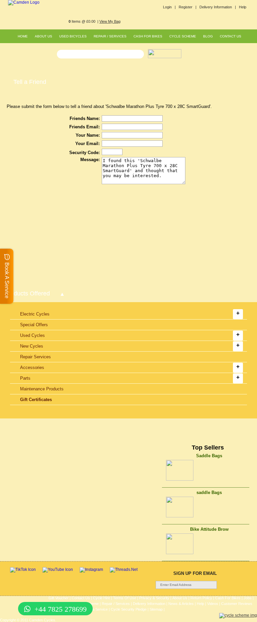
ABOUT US (43, 36)
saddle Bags (209, 492)
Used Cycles (32, 335)
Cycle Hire (101, 598)
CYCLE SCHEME (182, 36)
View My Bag (109, 21)
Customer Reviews (236, 604)
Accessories (32, 367)
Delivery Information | (217, 7)
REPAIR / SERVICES (110, 36)
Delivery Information (149, 604)
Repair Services (35, 356)
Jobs (248, 598)
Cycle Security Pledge (129, 609)
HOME (23, 36)
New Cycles (31, 346)
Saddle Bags (209, 455)
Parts (25, 378)
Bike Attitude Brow (209, 529)
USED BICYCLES (73, 36)
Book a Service (95, 609)
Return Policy (201, 598)
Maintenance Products (42, 388)
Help (242, 7)
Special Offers (34, 324)
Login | (169, 7)
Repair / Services (116, 604)
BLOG (208, 36)
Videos (212, 604)
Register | (187, 7)
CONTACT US (230, 36)
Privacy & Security (154, 598)
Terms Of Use (124, 598)
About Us (179, 598)
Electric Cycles (35, 314)
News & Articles (181, 604)
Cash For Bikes (228, 598)
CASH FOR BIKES (148, 36)
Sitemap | (157, 609)
